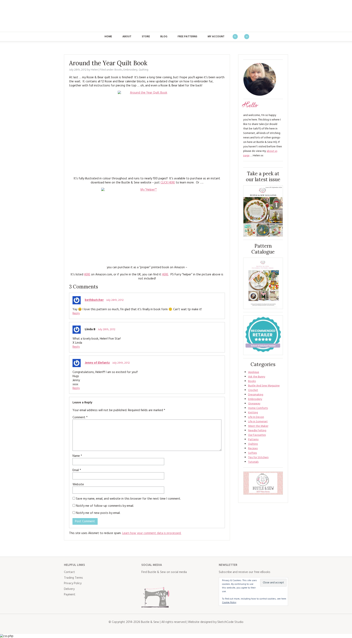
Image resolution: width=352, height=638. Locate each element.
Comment (80, 417)
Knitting (253, 412)
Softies (252, 453)
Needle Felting (257, 430)
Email (77, 470)
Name (77, 456)
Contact (69, 572)
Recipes (253, 448)
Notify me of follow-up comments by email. (105, 505)
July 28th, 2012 (115, 300)
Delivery (69, 589)
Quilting (143, 69)
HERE (87, 274)
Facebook (144, 580)
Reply (76, 313)
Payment (69, 594)
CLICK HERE (168, 182)
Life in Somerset (258, 421)
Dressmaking (255, 394)
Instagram (162, 580)
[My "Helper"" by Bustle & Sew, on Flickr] (147, 225)
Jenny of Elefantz (97, 362)
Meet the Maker (258, 426)
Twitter (153, 580)
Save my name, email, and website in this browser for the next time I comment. (128, 498)
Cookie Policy (229, 602)
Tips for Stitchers (258, 457)
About (126, 36)
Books (118, 69)
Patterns (253, 439)
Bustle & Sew (176, 16)
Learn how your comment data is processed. (151, 533)
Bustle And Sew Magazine (264, 385)
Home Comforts (258, 408)
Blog (163, 36)
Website (78, 484)
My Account (216, 36)
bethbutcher (94, 300)
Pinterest (171, 580)
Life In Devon (256, 417)
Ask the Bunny (256, 376)
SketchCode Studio (230, 622)
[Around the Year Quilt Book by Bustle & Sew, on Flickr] (147, 132)
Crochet (253, 390)
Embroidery (130, 69)
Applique (253, 372)
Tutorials (253, 462)
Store (146, 36)
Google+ (180, 580)
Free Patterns (187, 36)
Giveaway (254, 403)
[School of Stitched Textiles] (263, 335)
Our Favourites (257, 435)
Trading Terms (73, 577)
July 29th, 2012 (121, 363)
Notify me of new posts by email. (98, 513)
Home (108, 36)
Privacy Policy (72, 583)
